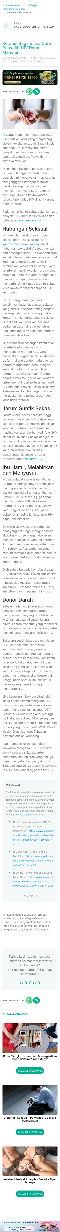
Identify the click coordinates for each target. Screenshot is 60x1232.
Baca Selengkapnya (30, 1070)
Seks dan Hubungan (13, 8)
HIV (5, 134)
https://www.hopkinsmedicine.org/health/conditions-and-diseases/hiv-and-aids (33, 860)
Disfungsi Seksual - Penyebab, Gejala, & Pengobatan (30, 1119)
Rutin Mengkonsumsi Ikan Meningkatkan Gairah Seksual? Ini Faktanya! (30, 1058)
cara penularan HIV (30, 220)
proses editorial (23, 814)
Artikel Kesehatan (12, 5)
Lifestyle (33, 5)
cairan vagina (29, 244)
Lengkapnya (30, 895)
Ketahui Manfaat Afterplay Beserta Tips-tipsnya (30, 1181)
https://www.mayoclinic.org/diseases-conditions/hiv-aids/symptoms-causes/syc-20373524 (33, 881)
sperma (7, 244)
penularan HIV (32, 459)
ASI (43, 240)
